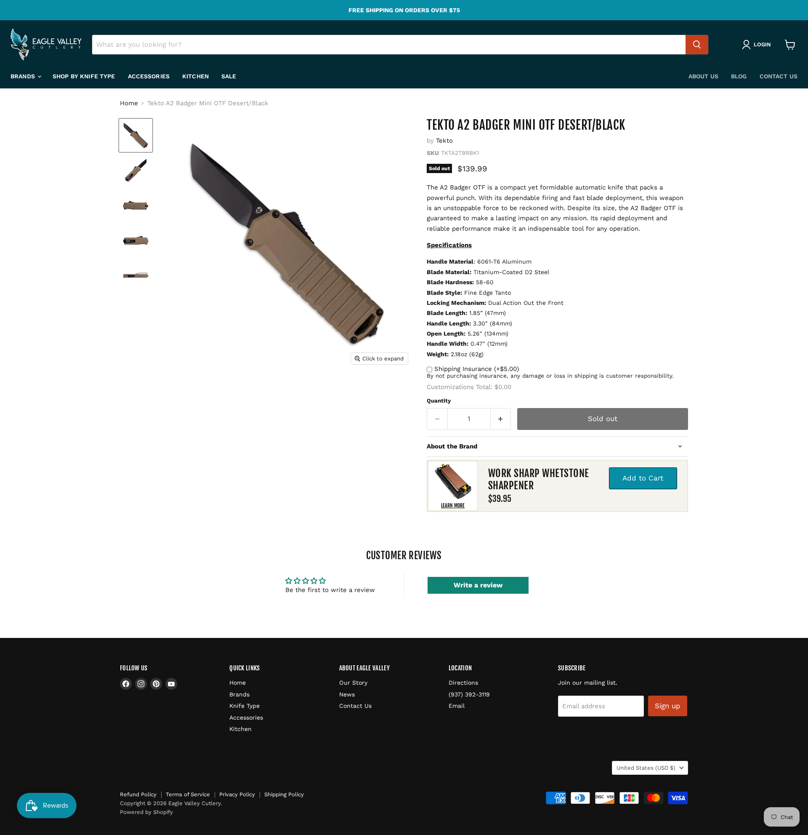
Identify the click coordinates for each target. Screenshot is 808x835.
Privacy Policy (237, 794)
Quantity (439, 400)
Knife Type (244, 705)
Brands (24, 76)
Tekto (444, 140)
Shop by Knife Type (84, 76)
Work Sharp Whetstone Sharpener (538, 479)
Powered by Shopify (146, 812)
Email (457, 705)
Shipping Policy (284, 794)
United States (646, 768)
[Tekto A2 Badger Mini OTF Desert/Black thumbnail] (135, 135)
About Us (703, 76)
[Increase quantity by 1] (501, 419)
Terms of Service (188, 794)
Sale (229, 76)
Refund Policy (138, 794)
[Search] (697, 44)
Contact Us (778, 76)
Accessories (149, 76)
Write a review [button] (478, 585)
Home (129, 103)
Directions (463, 682)
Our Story (353, 682)
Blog (739, 76)
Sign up (667, 706)
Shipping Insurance (476, 369)
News (347, 694)
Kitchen (195, 76)
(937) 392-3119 (469, 694)
